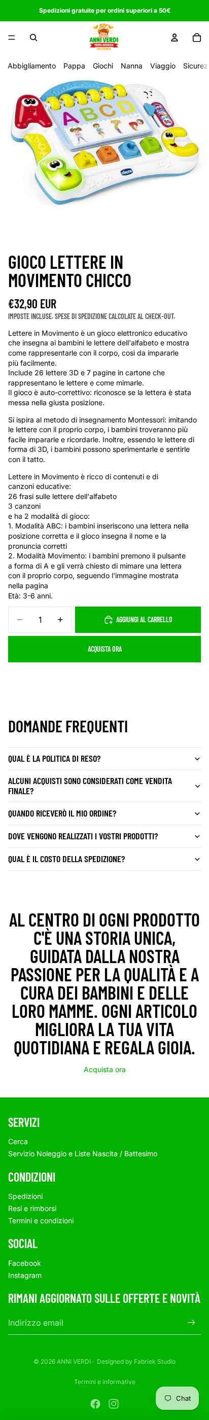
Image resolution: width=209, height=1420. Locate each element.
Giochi (103, 65)
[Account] (174, 37)
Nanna (132, 65)
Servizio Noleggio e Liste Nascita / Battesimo (82, 1153)
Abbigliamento (32, 65)
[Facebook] (95, 1404)
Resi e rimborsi (32, 1208)
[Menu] (11, 37)
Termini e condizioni (41, 1220)
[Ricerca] (33, 37)
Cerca (18, 1141)
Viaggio (163, 65)
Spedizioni (25, 1196)
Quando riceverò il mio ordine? (62, 813)
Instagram (25, 1275)
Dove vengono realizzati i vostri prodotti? (83, 835)
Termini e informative (104, 1382)
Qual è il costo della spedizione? (66, 858)
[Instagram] (114, 1404)
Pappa (74, 65)
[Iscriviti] (191, 1323)
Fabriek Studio (155, 1361)
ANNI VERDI (74, 1361)
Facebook (24, 1263)
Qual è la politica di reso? (54, 758)
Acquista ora (105, 649)
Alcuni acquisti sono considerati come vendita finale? (90, 785)
